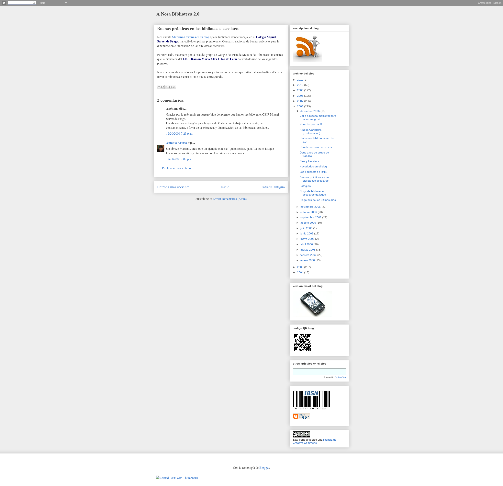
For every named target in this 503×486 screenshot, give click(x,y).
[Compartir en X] (166, 87)
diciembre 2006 (310, 111)
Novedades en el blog (313, 166)
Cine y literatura (309, 161)
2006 (300, 106)
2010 (300, 84)
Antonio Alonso (176, 142)
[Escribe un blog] (163, 87)
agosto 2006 (308, 222)
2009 (300, 90)
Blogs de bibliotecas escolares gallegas (313, 193)
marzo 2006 (308, 249)
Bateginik (305, 185)
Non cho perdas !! (311, 124)
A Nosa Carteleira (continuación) (310, 131)
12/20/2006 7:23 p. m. (179, 133)
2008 (300, 95)
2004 (300, 272)
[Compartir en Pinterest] (174, 87)
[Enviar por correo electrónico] (159, 87)
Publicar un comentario (176, 168)
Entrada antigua (273, 186)
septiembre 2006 (311, 217)
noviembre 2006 (310, 206)
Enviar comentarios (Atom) (230, 199)
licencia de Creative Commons (314, 441)
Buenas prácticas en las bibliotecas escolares (198, 28)
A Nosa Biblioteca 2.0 (177, 13)
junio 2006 (307, 233)
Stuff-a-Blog (340, 377)
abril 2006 (307, 244)
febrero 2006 (308, 254)
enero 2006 (308, 260)
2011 (300, 79)
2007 (300, 101)
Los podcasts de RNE (313, 171)
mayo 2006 (307, 238)
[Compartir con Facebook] (170, 87)
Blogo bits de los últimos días (318, 199)
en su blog (190, 37)
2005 (300, 267)
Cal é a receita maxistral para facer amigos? (318, 117)
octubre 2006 (309, 212)
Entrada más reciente (173, 186)
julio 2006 (306, 228)
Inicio (225, 186)
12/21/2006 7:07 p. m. (179, 159)
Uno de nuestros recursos (316, 147)
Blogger (264, 467)
